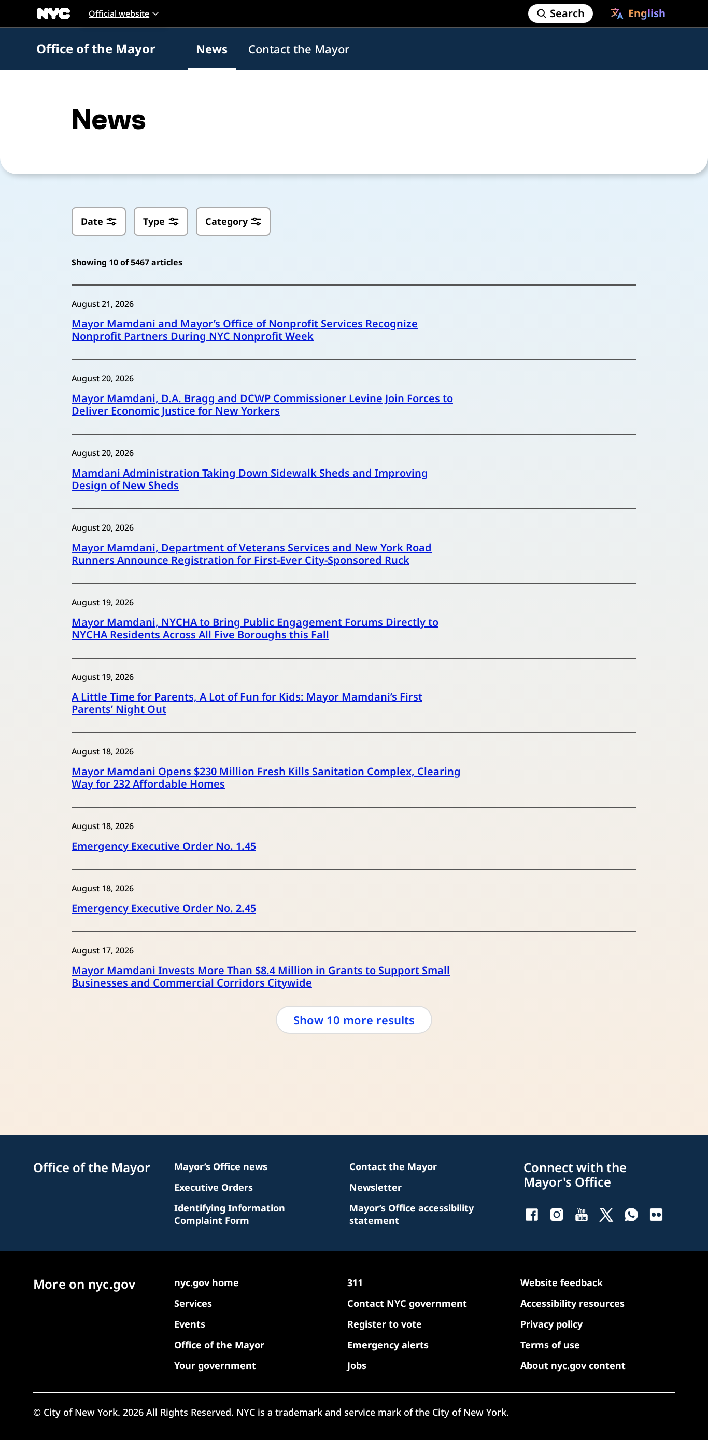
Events (189, 1324)
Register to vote (384, 1324)
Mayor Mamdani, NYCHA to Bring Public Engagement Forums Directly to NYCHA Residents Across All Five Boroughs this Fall (255, 628)
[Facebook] (531, 1214)
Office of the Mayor (95, 48)
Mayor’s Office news (220, 1166)
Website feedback (561, 1282)
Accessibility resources (572, 1303)
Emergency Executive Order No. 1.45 (164, 846)
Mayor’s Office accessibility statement (411, 1214)
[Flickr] (656, 1214)
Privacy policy (551, 1324)
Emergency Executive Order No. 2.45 (164, 908)
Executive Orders (213, 1187)
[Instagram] (556, 1214)
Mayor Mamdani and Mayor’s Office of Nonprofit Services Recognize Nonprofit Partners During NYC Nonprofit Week (245, 330)
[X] (606, 1214)
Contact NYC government (407, 1303)
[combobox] (638, 13)
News (212, 48)
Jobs (356, 1365)
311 (355, 1282)
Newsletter (375, 1187)
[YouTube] (581, 1214)
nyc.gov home (206, 1282)
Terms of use (550, 1344)
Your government (215, 1365)
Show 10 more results (354, 1020)
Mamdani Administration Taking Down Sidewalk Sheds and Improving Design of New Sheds (250, 479)
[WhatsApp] (631, 1214)
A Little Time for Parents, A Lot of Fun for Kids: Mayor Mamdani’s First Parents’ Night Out (247, 703)
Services (193, 1303)
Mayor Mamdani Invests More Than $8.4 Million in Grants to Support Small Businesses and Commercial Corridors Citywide (261, 976)
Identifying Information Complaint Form (229, 1214)
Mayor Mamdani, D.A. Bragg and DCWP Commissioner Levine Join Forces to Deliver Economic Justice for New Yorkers (262, 404)
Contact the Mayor (298, 48)
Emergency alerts (388, 1344)
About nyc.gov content (573, 1365)
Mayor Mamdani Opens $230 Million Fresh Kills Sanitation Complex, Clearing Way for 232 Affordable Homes (266, 777)
